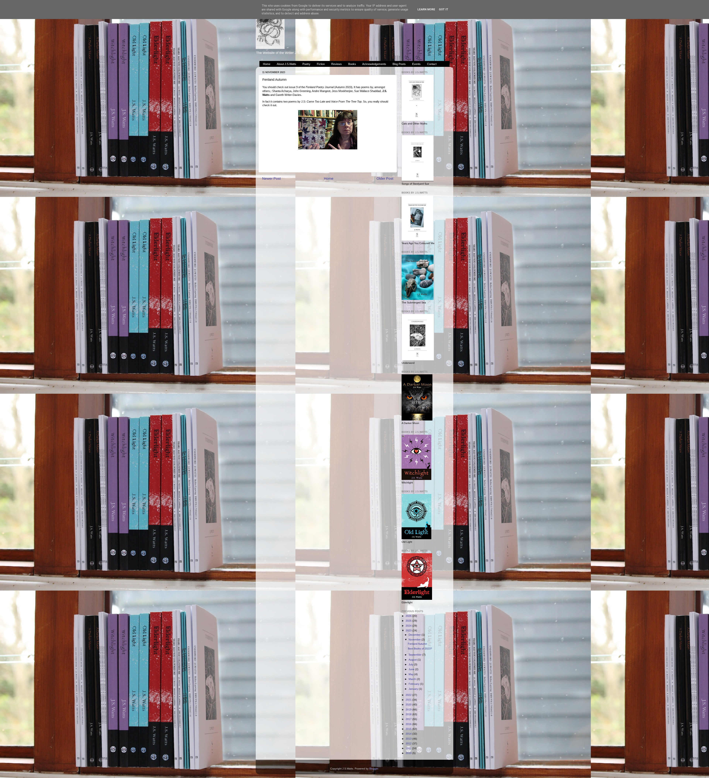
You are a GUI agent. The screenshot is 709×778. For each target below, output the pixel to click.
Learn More (426, 9)
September (415, 654)
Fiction (321, 64)
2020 (409, 704)
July (411, 664)
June (412, 669)
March (413, 679)
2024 (409, 625)
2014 (409, 733)
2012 (409, 743)
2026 (409, 616)
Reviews (336, 64)
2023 (409, 630)
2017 (409, 719)
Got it (443, 9)
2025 (409, 620)
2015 (409, 729)
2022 (409, 695)
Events (416, 64)
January (414, 689)
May (411, 674)
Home (266, 64)
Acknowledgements (374, 64)
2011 (409, 748)
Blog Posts (399, 64)
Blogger (373, 768)
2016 (409, 724)
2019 (409, 709)
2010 (409, 753)
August (413, 659)
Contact (431, 64)
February (414, 684)
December (415, 634)
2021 (409, 699)
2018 (409, 714)
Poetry (306, 64)
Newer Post (271, 178)
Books (352, 64)
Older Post (384, 178)
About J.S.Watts (286, 64)
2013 (409, 738)
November (415, 639)
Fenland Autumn (417, 643)
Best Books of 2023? (420, 648)
